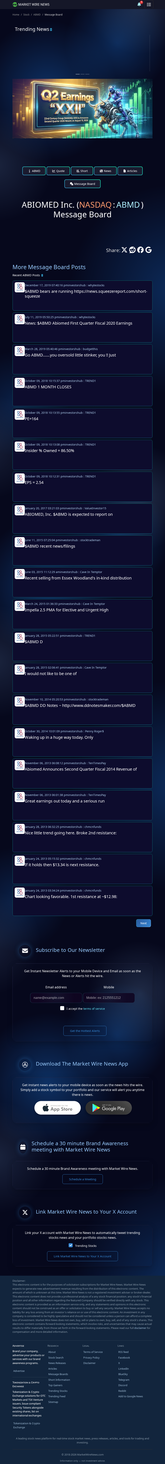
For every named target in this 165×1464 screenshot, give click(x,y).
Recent (26, 275)
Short (84, 171)
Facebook (124, 1357)
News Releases (57, 1363)
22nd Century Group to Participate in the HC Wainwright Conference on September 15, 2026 (45, 65)
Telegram (123, 1380)
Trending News (32, 29)
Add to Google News (130, 1396)
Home (15, 14)
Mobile (109, 987)
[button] (129, 4)
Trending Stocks (86, 1246)
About (52, 1352)
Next (143, 923)
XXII (30, 50)
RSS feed (123, 1352)
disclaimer (140, 1328)
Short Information (59, 1380)
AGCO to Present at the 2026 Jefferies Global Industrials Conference (115, 63)
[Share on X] (124, 251)
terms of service (94, 1009)
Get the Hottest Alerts (85, 1031)
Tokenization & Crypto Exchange (26, 1425)
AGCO (101, 50)
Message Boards (58, 1374)
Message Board (84, 184)
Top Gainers (55, 1385)
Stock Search (56, 1357)
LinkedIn (123, 1368)
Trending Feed (56, 1396)
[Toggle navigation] (148, 4)
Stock (26, 14)
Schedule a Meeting (82, 1179)
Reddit (122, 1391)
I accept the (86, 1009)
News (107, 171)
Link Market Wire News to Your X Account (82, 1256)
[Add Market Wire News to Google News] (148, 251)
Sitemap (53, 1402)
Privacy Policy (91, 1357)
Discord (122, 1385)
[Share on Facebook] (140, 251)
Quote (60, 171)
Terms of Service (93, 1352)
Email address (56, 987)
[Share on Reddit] (132, 251)
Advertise (19, 1371)
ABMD (37, 14)
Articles (131, 171)
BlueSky (123, 1374)
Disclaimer (89, 1363)
